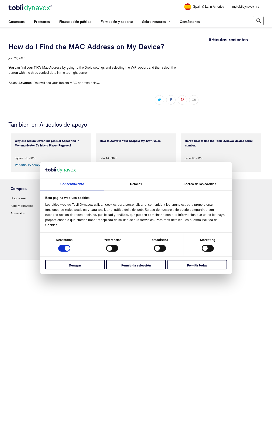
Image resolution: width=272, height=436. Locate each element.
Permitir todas (197, 265)
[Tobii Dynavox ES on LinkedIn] (139, 416)
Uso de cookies (163, 429)
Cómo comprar (211, 374)
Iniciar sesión (82, 374)
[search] (258, 27)
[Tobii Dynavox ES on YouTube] (149, 416)
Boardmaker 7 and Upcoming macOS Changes (230, 128)
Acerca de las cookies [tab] (199, 184)
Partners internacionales (217, 397)
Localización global (214, 389)
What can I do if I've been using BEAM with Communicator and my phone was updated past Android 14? (230, 153)
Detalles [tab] (136, 184)
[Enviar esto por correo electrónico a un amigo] (193, 106)
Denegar (75, 265)
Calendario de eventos (152, 374)
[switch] (112, 248)
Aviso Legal (181, 429)
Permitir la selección (136, 265)
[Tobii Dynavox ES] (30, 14)
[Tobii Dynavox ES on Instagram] (128, 416)
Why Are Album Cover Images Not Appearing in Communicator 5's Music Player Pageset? (226, 65)
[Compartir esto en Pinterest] (182, 106)
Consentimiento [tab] (72, 184)
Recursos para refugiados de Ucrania (136, 3)
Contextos (16, 28)
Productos (42, 28)
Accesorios (18, 389)
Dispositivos (18, 374)
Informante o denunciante (205, 429)
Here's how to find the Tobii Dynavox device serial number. (228, 108)
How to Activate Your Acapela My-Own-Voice (229, 87)
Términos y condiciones (89, 429)
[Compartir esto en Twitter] (159, 106)
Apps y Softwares (22, 382)
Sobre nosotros (154, 28)
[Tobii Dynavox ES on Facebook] (118, 416)
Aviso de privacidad (117, 429)
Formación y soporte (117, 28)
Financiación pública (75, 28)
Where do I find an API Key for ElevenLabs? (228, 276)
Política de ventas (141, 429)
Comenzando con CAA (153, 382)
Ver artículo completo (30, 341)
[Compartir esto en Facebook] (171, 106)
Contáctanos (185, 28)
